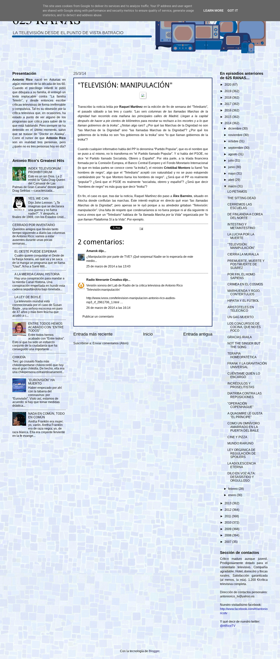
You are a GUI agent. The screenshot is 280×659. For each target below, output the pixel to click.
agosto (233, 154)
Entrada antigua (197, 334)
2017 (228, 103)
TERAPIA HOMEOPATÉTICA (242, 355)
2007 (228, 541)
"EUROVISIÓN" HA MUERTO (41, 381)
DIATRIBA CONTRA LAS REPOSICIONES (244, 395)
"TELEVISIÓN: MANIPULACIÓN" (241, 246)
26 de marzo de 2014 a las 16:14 (108, 307)
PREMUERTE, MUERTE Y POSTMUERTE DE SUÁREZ (246, 264)
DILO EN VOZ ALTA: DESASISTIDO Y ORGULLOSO (241, 477)
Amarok (92, 251)
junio (232, 167)
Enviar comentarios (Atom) (110, 343)
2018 (228, 97)
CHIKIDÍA (19, 357)
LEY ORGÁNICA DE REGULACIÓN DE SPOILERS (241, 453)
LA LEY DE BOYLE (27, 297)
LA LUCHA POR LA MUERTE (240, 236)
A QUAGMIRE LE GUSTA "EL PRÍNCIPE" (244, 415)
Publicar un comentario (98, 316)
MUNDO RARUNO (240, 443)
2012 (228, 509)
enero (232, 495)
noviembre (235, 135)
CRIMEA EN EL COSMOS (245, 284)
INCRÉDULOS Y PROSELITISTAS (240, 385)
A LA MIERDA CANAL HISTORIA (37, 274)
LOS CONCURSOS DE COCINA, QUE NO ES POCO (244, 327)
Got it (232, 10)
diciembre (235, 128)
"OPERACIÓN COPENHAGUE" (240, 405)
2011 (228, 516)
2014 (228, 123)
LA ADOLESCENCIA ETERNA (241, 465)
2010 (228, 522)
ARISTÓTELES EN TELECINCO (240, 309)
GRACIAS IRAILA (239, 337)
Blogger (154, 651)
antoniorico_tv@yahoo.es (237, 596)
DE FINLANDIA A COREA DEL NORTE (245, 216)
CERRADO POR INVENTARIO (33, 225)
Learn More (213, 10)
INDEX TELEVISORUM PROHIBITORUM (44, 170)
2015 (228, 116)
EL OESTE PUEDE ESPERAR (35, 251)
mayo (232, 173)
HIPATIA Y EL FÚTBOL (243, 300)
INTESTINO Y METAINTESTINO (241, 226)
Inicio (148, 334)
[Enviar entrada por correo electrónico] (141, 228)
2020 (228, 84)
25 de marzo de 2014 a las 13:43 (108, 266)
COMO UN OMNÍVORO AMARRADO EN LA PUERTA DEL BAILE (243, 427)
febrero (233, 488)
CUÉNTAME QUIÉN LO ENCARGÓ (243, 375)
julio (231, 160)
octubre (233, 141)
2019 (228, 91)
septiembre (236, 147)
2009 (228, 529)
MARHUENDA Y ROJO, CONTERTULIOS (243, 292)
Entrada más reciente (93, 334)
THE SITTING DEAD (241, 198)
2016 (228, 110)
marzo (232, 186)
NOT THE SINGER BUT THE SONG (244, 345)
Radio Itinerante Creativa (104, 279)
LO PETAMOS (237, 191)
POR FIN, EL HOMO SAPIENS (241, 276)
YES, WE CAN (38, 198)
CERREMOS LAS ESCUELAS (239, 206)
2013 (228, 503)
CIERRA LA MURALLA (243, 254)
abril (231, 179)
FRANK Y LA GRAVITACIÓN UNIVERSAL (247, 365)
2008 (228, 535)
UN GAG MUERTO (240, 317)
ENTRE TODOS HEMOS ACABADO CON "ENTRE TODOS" (46, 327)
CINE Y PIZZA (237, 437)
